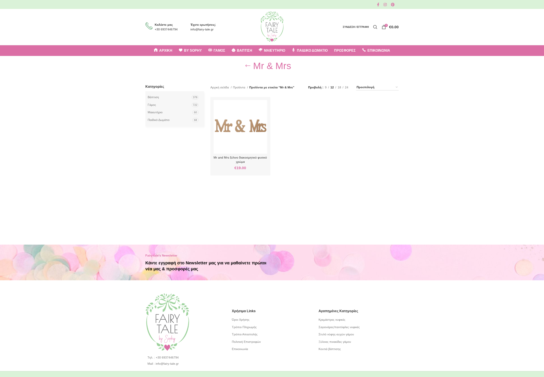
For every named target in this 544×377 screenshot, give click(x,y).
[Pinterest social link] (393, 5)
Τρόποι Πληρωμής (244, 327)
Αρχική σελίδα (220, 87)
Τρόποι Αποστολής (245, 334)
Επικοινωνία (240, 349)
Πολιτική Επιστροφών (246, 341)
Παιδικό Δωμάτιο (159, 120)
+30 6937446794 (166, 29)
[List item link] (185, 357)
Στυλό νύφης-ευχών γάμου (336, 334)
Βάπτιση (153, 97)
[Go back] (247, 66)
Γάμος (152, 104)
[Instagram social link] (385, 5)
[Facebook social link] (378, 5)
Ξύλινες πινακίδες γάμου (335, 341)
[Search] (375, 27)
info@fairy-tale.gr (202, 29)
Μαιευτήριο (155, 112)
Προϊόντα (239, 87)
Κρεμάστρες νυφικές (332, 319)
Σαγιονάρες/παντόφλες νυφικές (339, 327)
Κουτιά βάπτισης (330, 349)
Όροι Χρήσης (240, 319)
